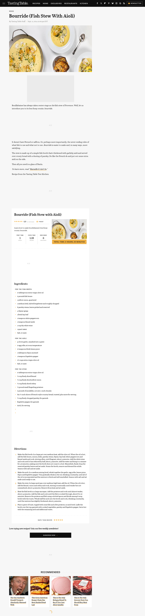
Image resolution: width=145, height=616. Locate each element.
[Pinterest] (109, 3)
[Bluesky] (113, 3)
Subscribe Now (49, 535)
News (45, 3)
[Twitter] (101, 3)
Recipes (36, 3)
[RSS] (124, 3)
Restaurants (70, 3)
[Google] (120, 3)
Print (41, 222)
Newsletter (136, 3)
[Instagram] (116, 3)
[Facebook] (97, 3)
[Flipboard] (105, 3)
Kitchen (84, 3)
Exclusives (56, 3)
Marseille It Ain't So (38, 169)
